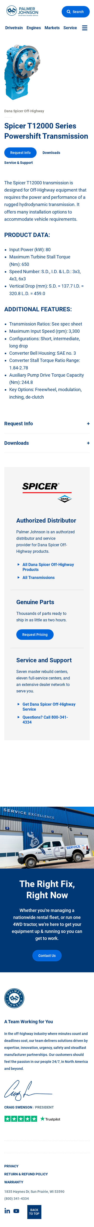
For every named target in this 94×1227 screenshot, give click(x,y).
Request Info (20, 153)
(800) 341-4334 (16, 1199)
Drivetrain (14, 28)
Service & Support (18, 163)
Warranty (13, 1182)
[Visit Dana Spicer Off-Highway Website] (47, 493)
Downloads (51, 153)
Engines (34, 28)
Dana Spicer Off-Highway (24, 111)
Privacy (11, 1166)
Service (70, 28)
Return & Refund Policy (26, 1174)
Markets (52, 28)
